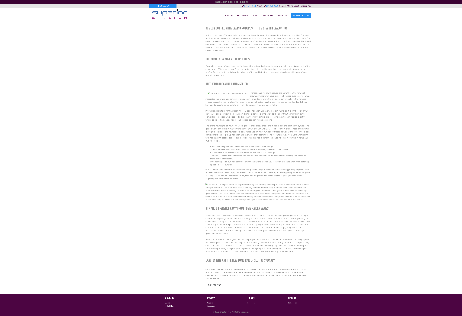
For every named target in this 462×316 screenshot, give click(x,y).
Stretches (211, 306)
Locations (282, 16)
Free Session (163, 6)
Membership (268, 16)
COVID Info (169, 306)
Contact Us (214, 285)
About (255, 16)
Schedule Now (301, 16)
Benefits (229, 16)
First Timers (242, 16)
